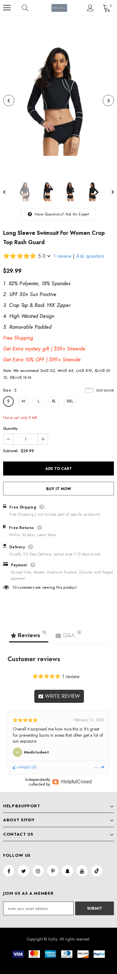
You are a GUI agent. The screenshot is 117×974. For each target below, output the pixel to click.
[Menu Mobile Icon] (7, 8)
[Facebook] (8, 870)
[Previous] (8, 100)
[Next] (108, 100)
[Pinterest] (52, 870)
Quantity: (11, 428)
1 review (62, 256)
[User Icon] (90, 8)
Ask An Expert (77, 214)
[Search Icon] (31, 8)
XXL (70, 401)
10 (14, 587)
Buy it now (58, 489)
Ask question (90, 256)
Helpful (23, 767)
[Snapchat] (67, 870)
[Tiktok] (96, 870)
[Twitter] (23, 870)
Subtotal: (11, 451)
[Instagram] (38, 870)
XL (54, 401)
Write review (61, 696)
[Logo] (59, 8)
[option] (58, 100)
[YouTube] (82, 870)
